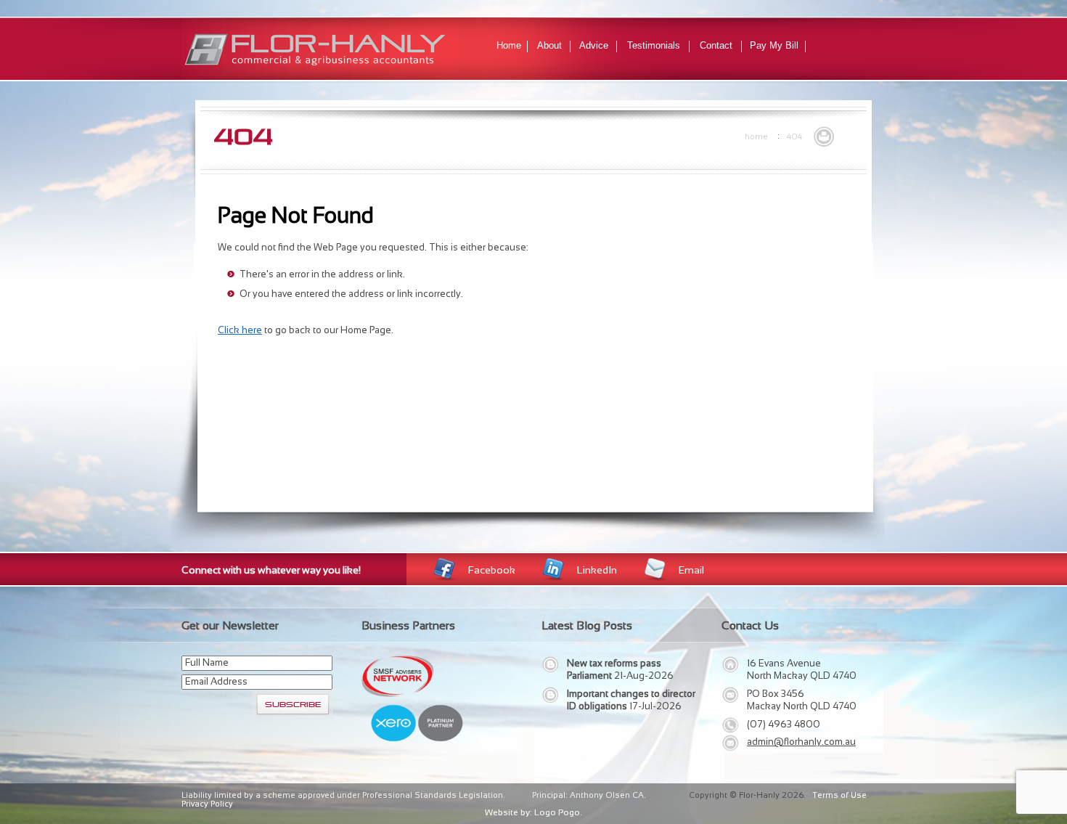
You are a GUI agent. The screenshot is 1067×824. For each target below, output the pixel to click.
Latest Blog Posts (586, 625)
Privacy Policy (207, 803)
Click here (240, 330)
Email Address (216, 681)
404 (794, 136)
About (549, 45)
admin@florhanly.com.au (801, 741)
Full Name (207, 662)
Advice (593, 45)
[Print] (823, 135)
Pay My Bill (774, 45)
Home (508, 45)
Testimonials (653, 45)
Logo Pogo (557, 812)
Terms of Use (839, 795)
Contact (716, 45)
